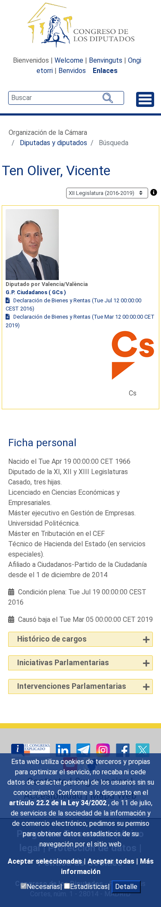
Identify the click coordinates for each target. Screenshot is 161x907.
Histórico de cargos (52, 639)
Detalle (126, 887)
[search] (66, 98)
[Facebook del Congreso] (124, 750)
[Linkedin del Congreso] (64, 750)
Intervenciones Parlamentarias (71, 686)
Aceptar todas (112, 861)
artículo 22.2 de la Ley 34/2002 (58, 803)
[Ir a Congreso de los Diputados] (80, 25)
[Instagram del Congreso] (104, 750)
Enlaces (105, 71)
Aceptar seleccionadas (46, 861)
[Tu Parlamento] (31, 750)
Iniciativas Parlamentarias (63, 662)
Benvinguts (105, 60)
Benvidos (72, 71)
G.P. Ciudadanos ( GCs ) (36, 292)
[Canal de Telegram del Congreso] (84, 750)
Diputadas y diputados (53, 143)
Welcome (69, 60)
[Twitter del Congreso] (143, 750)
